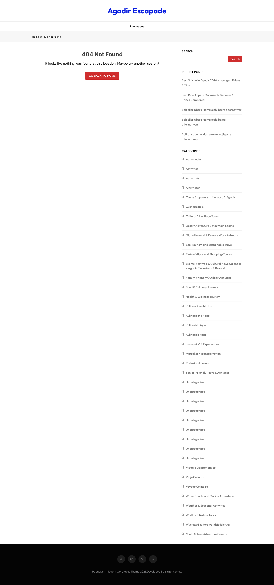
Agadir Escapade (137, 10)
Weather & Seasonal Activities (205, 505)
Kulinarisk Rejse (196, 325)
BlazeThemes (173, 571)
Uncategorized (195, 382)
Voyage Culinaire (197, 486)
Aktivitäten (193, 188)
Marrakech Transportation (203, 353)
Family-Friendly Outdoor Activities (209, 277)
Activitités (192, 178)
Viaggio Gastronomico (201, 467)
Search (187, 51)
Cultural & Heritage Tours (202, 216)
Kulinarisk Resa (196, 334)
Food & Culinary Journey (202, 287)
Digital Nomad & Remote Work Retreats (212, 235)
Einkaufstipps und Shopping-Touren (209, 254)
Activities (192, 169)
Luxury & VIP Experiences (202, 344)
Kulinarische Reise (198, 315)
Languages (137, 26)
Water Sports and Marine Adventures (210, 496)
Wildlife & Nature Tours (201, 515)
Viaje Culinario (195, 477)
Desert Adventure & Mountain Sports (210, 226)
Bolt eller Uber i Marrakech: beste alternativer (212, 110)
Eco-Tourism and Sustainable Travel (209, 245)
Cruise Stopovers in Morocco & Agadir (210, 197)
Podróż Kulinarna (197, 363)
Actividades (193, 159)
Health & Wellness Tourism (203, 296)
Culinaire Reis (195, 207)
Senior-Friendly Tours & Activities (207, 372)
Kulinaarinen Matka (199, 306)
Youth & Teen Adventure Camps (206, 534)
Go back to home (102, 75)
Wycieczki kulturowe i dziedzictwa (208, 524)
